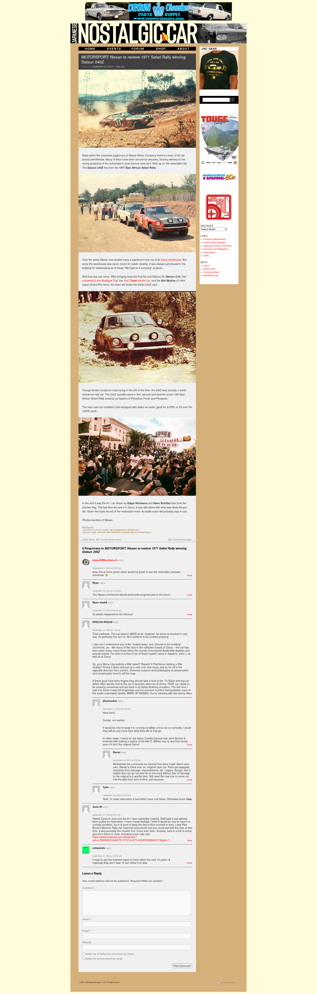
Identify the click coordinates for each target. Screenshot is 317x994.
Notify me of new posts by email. (104, 958)
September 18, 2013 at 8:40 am (117, 795)
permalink (88, 528)
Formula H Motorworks (214, 239)
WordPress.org (210, 275)
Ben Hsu (120, 66)
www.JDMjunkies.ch (105, 560)
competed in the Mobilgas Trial (100, 280)
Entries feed (209, 269)
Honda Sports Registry (214, 242)
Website (87, 942)
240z (94, 532)
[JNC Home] (90, 49)
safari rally (144, 532)
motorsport (114, 532)
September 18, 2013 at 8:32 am (127, 760)
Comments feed (211, 272)
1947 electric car (137, 280)
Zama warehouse (171, 259)
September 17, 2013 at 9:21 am (106, 815)
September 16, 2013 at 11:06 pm (106, 591)
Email (86, 930)
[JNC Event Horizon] (113, 49)
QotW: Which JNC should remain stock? (100, 539)
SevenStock (209, 252)
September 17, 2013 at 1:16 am (106, 630)
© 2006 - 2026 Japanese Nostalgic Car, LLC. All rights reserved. (99, 982)
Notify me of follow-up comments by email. (109, 953)
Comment (88, 887)
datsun (101, 532)
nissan (131, 530)
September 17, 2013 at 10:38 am (106, 856)
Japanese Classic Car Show (217, 246)
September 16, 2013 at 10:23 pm (106, 568)
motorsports (118, 530)
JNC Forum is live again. (181, 539)
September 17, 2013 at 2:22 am (117, 709)
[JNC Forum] (138, 49)
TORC (206, 255)
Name (86, 919)
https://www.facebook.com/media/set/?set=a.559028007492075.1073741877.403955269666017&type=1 (130, 838)
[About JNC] (184, 49)
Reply (189, 575)
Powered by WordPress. (228, 982)
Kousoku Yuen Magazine (215, 249)
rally (133, 532)
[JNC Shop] (161, 49)
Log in (206, 265)
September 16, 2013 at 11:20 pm (106, 610)
